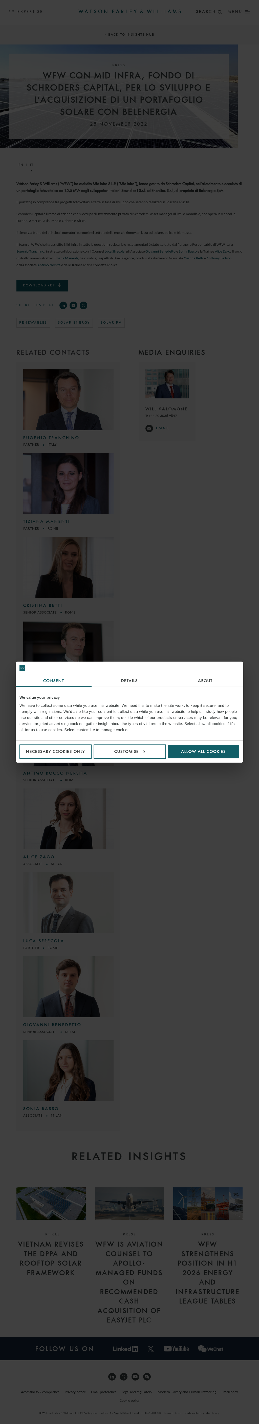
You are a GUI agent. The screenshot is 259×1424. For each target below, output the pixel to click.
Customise (126, 751)
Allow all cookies (203, 751)
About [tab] (205, 680)
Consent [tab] (53, 680)
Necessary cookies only (55, 751)
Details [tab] (129, 680)
